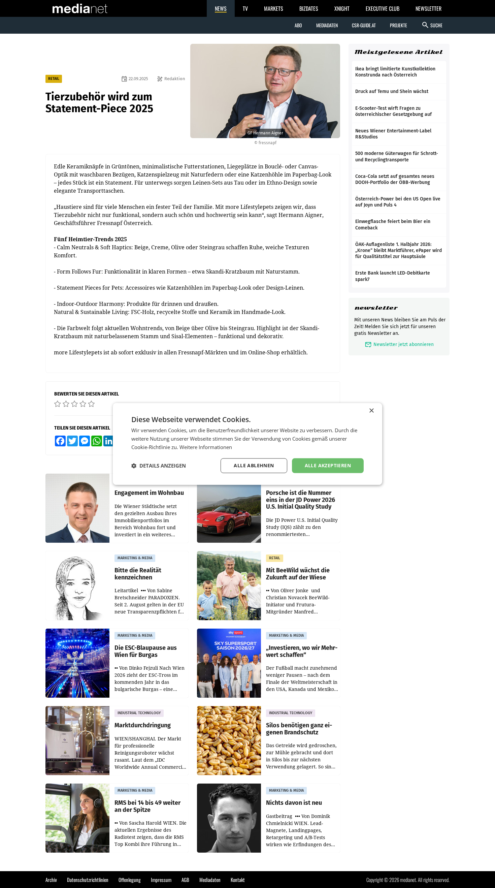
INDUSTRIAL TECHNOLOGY (139, 713)
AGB (185, 879)
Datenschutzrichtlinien (87, 879)
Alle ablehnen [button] (254, 465)
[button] (158, 466)
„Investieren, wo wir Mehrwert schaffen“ (301, 651)
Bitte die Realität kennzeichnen (137, 574)
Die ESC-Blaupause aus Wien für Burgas (145, 651)
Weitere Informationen (205, 447)
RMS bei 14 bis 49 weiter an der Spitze (147, 806)
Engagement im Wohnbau (149, 493)
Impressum (161, 879)
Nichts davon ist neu (294, 802)
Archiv (51, 879)
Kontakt (238, 879)
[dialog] (247, 444)
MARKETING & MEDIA (135, 558)
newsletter (376, 307)
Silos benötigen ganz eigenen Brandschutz (299, 729)
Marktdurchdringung (142, 725)
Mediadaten (327, 25)
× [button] (371, 410)
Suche (431, 25)
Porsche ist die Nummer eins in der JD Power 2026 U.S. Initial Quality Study (300, 499)
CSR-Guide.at (364, 25)
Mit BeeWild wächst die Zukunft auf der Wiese (298, 574)
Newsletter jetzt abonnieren (399, 344)
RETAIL (53, 78)
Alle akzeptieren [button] (328, 465)
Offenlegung (130, 879)
